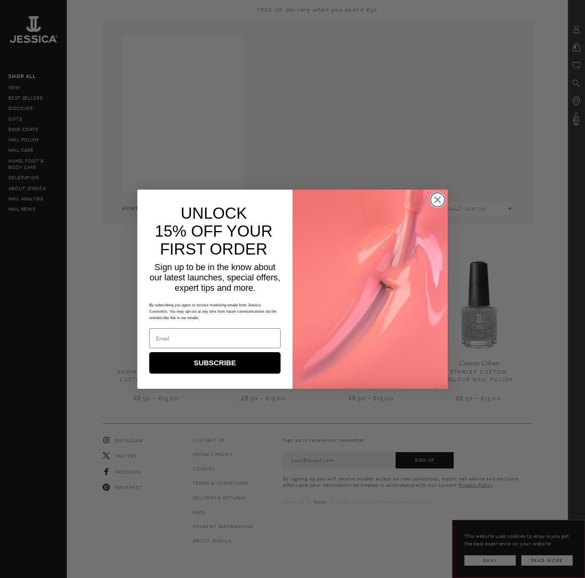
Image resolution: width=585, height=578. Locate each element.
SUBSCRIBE (215, 363)
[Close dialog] (438, 200)
